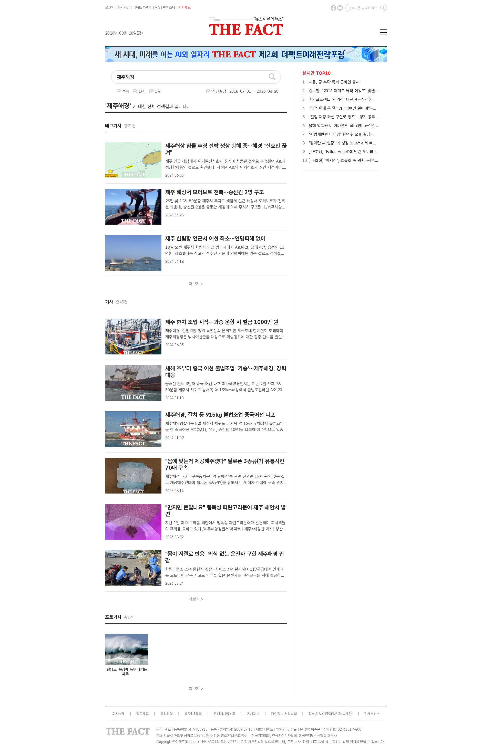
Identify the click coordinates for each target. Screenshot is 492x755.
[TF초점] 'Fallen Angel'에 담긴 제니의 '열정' (346, 151)
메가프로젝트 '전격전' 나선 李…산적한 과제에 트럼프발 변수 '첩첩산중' (367, 99)
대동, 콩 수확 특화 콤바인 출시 (334, 82)
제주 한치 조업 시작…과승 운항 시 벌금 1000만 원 (222, 322)
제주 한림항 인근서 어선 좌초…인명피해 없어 (215, 238)
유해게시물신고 (224, 714)
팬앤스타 (169, 7)
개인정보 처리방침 (284, 714)
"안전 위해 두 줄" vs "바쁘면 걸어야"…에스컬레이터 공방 (356, 108)
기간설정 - (234, 91)
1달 (158, 91)
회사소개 (118, 714)
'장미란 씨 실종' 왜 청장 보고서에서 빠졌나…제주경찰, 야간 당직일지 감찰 (370, 143)
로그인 (109, 7)
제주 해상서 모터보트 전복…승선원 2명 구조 (214, 192)
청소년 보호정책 (320, 714)
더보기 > (196, 283)
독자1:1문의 (193, 714)
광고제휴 (142, 714)
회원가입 (123, 7)
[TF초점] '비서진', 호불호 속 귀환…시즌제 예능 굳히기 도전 (358, 160)
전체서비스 (372, 714)
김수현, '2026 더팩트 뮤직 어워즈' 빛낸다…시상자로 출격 (356, 90)
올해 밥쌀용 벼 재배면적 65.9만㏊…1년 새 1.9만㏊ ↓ (354, 125)
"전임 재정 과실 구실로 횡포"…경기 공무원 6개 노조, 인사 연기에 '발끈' (368, 116)
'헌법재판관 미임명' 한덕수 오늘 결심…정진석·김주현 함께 (356, 134)
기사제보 (184, 7)
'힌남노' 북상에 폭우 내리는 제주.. (126, 671)
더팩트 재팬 (141, 7)
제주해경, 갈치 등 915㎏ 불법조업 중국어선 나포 (220, 414)
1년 (142, 91)
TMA (156, 7)
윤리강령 (166, 714)
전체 (125, 91)
